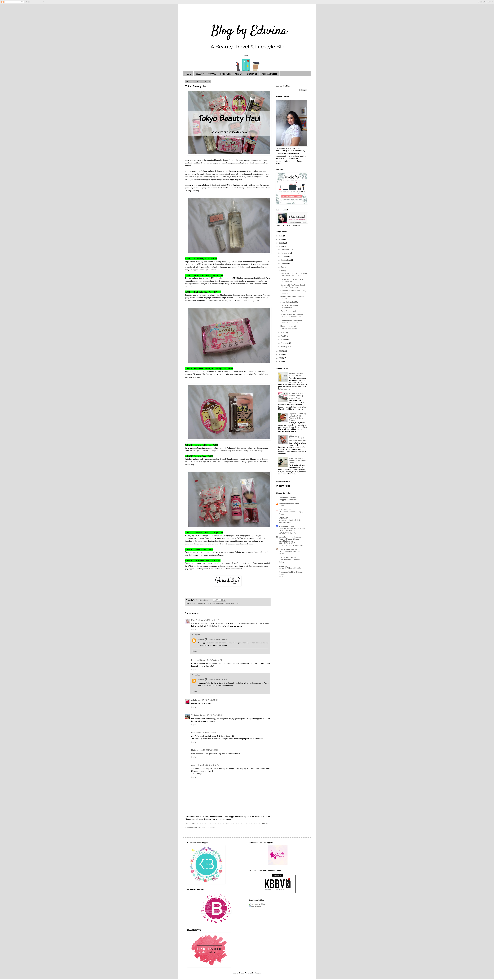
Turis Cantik (196, 715)
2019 (281, 239)
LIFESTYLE (225, 74)
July (282, 267)
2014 (281, 358)
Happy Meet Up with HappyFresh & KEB (289, 327)
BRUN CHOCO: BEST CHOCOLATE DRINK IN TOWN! (291, 544)
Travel (232, 604)
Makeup (215, 604)
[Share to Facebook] (222, 600)
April (283, 336)
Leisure (208, 604)
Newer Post (190, 823)
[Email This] (214, 600)
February (284, 343)
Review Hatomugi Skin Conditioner (289, 306)
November (285, 253)
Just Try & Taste (286, 510)
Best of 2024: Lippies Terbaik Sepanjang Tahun (290, 521)
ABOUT (238, 74)
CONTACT (252, 74)
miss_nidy (195, 765)
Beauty (198, 604)
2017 (193, 604)
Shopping (221, 604)
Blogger (258, 973)
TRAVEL (212, 74)
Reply (193, 629)
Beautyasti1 (196, 660)
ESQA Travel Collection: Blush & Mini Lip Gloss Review (297, 438)
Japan (203, 604)
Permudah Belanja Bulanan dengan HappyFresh (291, 321)
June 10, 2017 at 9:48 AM (213, 715)
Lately (281, 576)
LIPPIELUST (283, 518)
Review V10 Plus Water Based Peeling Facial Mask (292, 286)
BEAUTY (200, 74)
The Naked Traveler (287, 497)
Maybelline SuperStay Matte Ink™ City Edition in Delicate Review (297, 417)
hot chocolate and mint (289, 504)
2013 (281, 361)
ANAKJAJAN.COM (286, 526)
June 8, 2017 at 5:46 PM (212, 660)
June (283, 270)
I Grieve (282, 506)
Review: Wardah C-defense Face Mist (296, 374)
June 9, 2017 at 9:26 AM (217, 679)
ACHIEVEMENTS (269, 74)
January (284, 346)
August (284, 263)
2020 (281, 236)
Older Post (265, 823)
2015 (281, 354)
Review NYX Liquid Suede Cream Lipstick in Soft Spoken (293, 274)
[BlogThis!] (217, 600)
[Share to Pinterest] (224, 600)
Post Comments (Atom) (205, 828)
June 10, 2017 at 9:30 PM (209, 750)
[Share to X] (219, 600)
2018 (281, 243)
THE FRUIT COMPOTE (288, 557)
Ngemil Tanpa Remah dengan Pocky (292, 297)
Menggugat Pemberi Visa (288, 500)
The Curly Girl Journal (288, 549)
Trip (237, 604)
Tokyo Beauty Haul (288, 311)
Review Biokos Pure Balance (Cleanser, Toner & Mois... (291, 316)
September (285, 260)
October (284, 256)
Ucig (193, 732)
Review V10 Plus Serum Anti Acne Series (291, 280)
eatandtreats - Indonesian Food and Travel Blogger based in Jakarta (290, 539)
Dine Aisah (195, 620)
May (283, 332)
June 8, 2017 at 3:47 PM (210, 620)
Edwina (201, 639)
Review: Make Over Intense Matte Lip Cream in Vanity (297, 395)
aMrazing (283, 566)
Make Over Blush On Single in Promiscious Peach (297, 460)
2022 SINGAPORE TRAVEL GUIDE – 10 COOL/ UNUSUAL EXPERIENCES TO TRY (292, 530)
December (285, 249)
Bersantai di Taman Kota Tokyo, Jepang (293, 291)
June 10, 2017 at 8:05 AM (208, 700)
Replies (197, 635)
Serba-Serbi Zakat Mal (289, 302)
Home (188, 74)
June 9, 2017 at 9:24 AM (217, 639)
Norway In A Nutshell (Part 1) (290, 568)
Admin (194, 700)
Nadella (194, 750)
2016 (281, 351)
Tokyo (227, 604)
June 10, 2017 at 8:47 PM (206, 732)
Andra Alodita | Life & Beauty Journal (291, 573)
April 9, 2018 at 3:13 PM (209, 765)
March (283, 340)
